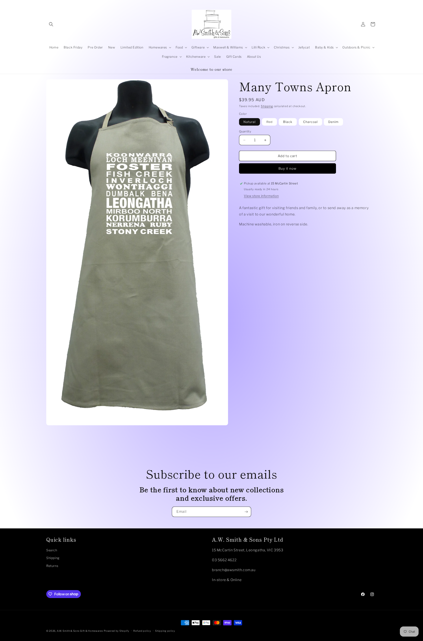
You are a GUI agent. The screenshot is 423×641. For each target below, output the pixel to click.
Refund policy (142, 630)
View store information (261, 196)
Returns (52, 565)
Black (287, 122)
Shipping (267, 106)
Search (51, 550)
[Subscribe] (246, 512)
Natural (249, 122)
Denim (333, 122)
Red (271, 123)
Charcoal (310, 122)
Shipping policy (165, 630)
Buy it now (287, 169)
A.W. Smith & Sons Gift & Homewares (80, 630)
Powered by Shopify (116, 630)
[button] (51, 24)
